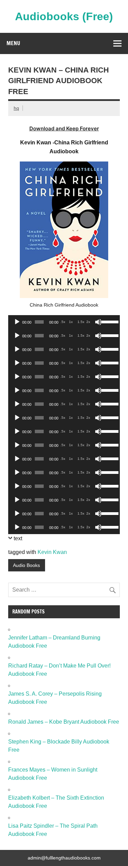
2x (88, 322)
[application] (64, 322)
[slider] (108, 321)
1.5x (80, 322)
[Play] (17, 322)
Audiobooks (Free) (64, 16)
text (18, 538)
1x (71, 322)
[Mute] (98, 322)
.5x (62, 322)
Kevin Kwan (52, 552)
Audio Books (26, 565)
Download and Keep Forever (64, 128)
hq (16, 108)
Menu (13, 43)
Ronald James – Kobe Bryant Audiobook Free (63, 722)
